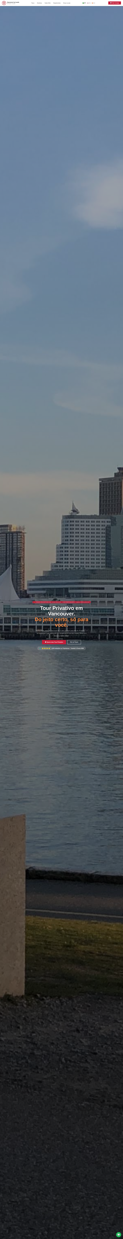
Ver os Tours (74, 642)
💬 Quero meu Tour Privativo (54, 642)
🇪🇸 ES (93, 3)
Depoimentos (57, 3)
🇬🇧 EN (88, 3)
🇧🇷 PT (84, 3)
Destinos (39, 3)
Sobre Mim (48, 3)
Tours (32, 3)
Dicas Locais (66, 3)
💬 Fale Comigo (114, 3)
